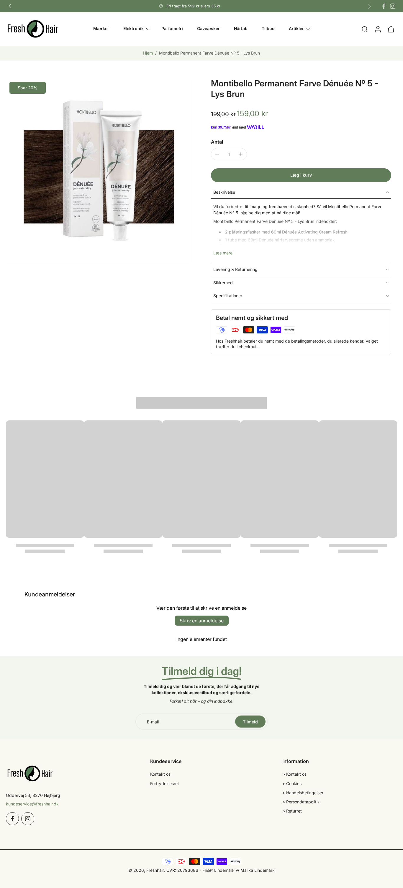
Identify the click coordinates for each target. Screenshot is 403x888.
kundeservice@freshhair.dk (32, 803)
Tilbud (268, 28)
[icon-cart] (390, 29)
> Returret (292, 810)
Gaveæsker (208, 28)
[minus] (217, 154)
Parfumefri (172, 28)
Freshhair (155, 869)
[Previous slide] (10, 6)
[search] (364, 29)
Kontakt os (160, 774)
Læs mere (222, 252)
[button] (301, 175)
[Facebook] (383, 6)
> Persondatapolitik (301, 801)
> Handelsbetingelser (302, 792)
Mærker (101, 28)
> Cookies (292, 783)
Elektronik (133, 28)
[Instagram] (392, 6)
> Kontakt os (294, 774)
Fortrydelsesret (164, 783)
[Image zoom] (99, 171)
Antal (217, 142)
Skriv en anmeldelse (202, 621)
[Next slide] (369, 6)
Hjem (148, 52)
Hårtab (241, 28)
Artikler (296, 28)
